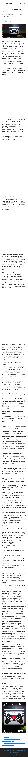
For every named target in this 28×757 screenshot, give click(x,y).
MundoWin (5, 20)
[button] (20, 3)
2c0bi (7, 16)
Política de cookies (20, 750)
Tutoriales (12, 20)
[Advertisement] (14, 91)
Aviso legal (6, 750)
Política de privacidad (14, 752)
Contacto (12, 750)
